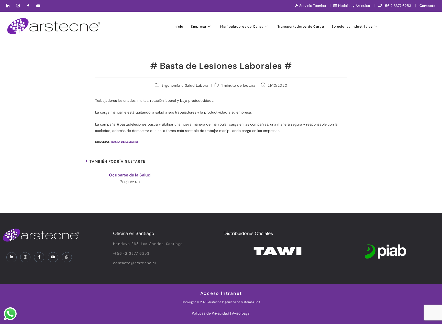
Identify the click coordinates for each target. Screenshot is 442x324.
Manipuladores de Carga (242, 27)
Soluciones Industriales (352, 27)
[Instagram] (18, 6)
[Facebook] (28, 6)
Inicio (178, 27)
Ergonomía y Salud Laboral (185, 85)
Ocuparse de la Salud (129, 175)
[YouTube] (38, 6)
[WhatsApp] (67, 257)
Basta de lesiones (125, 141)
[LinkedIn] (8, 6)
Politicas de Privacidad (210, 313)
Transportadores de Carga (301, 27)
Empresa (198, 27)
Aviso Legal (241, 313)
